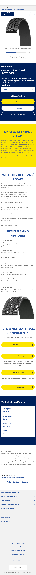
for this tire (18, 96)
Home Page (4, 7)
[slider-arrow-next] (32, 52)
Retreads (13, 7)
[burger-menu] (33, 2)
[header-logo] (8, 2)
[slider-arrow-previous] (3, 52)
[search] (28, 2)
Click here (21, 156)
